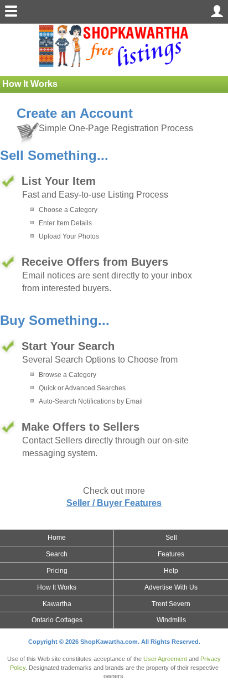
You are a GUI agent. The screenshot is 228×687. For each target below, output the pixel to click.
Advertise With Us (171, 587)
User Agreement (165, 658)
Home (57, 537)
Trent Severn (171, 604)
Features (171, 554)
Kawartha (57, 604)
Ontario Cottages (57, 620)
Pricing (57, 571)
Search (57, 554)
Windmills (171, 620)
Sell (171, 537)
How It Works (56, 587)
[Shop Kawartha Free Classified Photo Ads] (114, 45)
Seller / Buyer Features (114, 503)
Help (171, 571)
